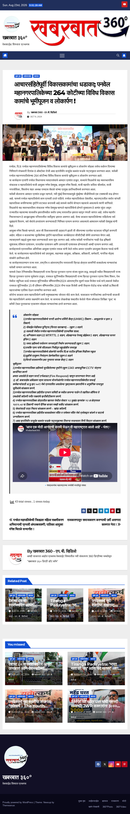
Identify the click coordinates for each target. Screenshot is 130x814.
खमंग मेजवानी (94, 807)
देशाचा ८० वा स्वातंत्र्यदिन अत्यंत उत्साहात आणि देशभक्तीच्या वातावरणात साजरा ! (29, 668)
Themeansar (9, 805)
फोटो (124, 801)
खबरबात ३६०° (15, 37)
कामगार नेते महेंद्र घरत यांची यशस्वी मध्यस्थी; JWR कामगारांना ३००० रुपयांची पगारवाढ (94, 706)
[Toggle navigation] (62, 55)
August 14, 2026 (83, 675)
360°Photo (108, 807)
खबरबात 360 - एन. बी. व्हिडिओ (44, 112)
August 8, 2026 (82, 712)
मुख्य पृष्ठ (18, 76)
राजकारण (115, 801)
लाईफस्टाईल (27, 76)
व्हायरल (36, 76)
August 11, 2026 (21, 712)
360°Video (121, 807)
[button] (118, 55)
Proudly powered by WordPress (18, 802)
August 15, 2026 (21, 675)
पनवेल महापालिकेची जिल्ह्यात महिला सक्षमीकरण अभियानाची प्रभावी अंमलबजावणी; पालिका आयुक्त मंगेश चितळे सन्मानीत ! (36, 524)
